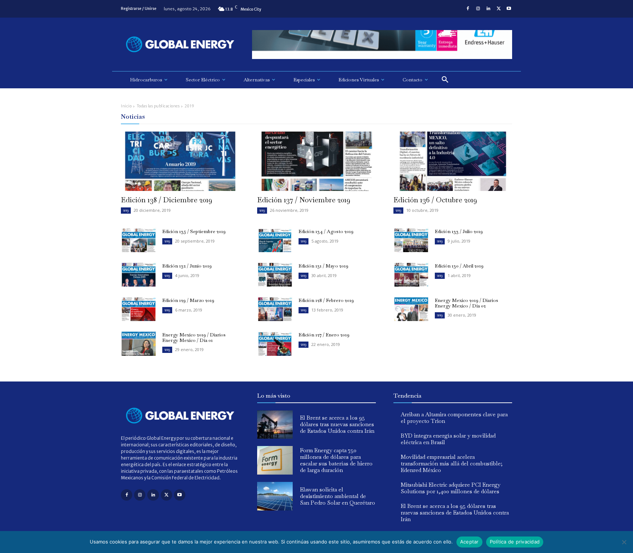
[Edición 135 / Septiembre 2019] (138, 239)
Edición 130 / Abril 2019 (459, 266)
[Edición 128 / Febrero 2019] (275, 308)
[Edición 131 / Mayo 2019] (275, 274)
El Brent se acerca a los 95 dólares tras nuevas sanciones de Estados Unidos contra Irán (337, 424)
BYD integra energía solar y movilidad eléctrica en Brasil (448, 439)
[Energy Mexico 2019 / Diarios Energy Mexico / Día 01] (138, 343)
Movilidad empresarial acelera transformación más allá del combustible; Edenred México (452, 463)
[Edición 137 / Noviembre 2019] (316, 161)
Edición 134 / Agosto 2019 (326, 231)
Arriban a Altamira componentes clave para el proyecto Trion (454, 417)
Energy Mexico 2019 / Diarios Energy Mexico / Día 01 (194, 337)
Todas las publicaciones (158, 106)
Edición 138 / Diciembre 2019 (166, 199)
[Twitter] (498, 8)
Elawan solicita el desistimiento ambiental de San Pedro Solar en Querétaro (337, 496)
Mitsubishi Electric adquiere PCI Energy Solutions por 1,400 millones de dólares (450, 488)
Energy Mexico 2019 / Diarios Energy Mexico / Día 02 (466, 303)
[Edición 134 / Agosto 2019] (275, 239)
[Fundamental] (382, 44)
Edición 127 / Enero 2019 (324, 335)
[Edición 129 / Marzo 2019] (138, 308)
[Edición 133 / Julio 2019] (411, 239)
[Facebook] (467, 8)
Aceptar (469, 542)
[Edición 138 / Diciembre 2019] (180, 161)
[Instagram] (478, 8)
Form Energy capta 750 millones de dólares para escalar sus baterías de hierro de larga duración (336, 460)
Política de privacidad (515, 542)
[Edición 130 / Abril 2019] (411, 274)
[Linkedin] (488, 8)
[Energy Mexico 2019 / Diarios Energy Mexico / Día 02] (411, 308)
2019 (126, 210)
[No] (624, 542)
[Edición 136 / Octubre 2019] (452, 161)
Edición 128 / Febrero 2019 (326, 300)
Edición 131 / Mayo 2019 (323, 266)
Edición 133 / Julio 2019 (459, 231)
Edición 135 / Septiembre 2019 (194, 231)
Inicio (126, 106)
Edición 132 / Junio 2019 (187, 266)
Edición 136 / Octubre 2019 (435, 199)
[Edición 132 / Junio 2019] (138, 274)
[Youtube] (509, 8)
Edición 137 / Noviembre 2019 (303, 199)
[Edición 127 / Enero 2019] (275, 343)
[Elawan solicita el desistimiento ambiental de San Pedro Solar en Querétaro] (275, 496)
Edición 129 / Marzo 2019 (188, 300)
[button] (445, 80)
